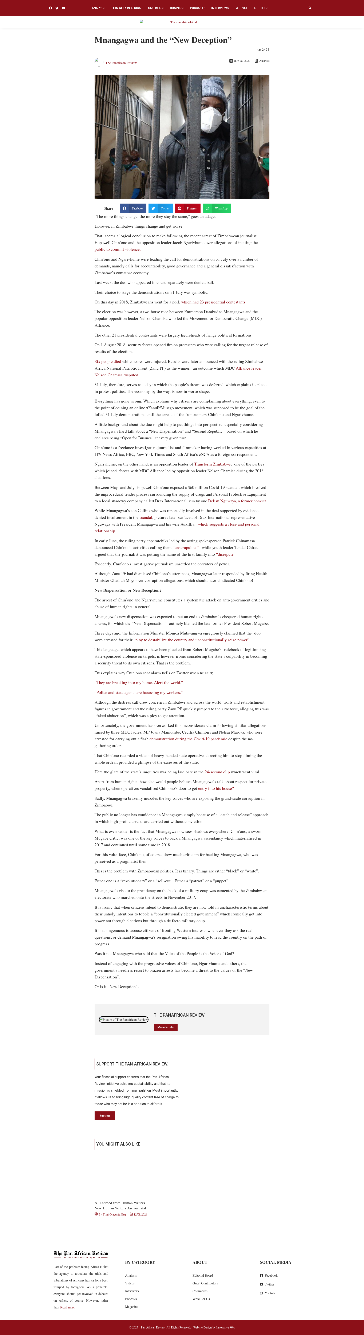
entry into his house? (216, 788)
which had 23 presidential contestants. (213, 302)
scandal (145, 517)
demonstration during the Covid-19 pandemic (188, 739)
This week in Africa (126, 8)
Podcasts (198, 8)
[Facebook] (50, 8)
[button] (310, 8)
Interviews (220, 8)
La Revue (241, 8)
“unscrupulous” (186, 547)
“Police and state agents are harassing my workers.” (139, 692)
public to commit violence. (118, 249)
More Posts (166, 1027)
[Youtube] (63, 8)
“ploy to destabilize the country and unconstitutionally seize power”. (192, 640)
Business (177, 8)
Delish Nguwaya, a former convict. (237, 501)
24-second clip (217, 772)
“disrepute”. (226, 554)
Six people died (108, 361)
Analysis (98, 8)
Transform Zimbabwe (212, 464)
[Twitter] (57, 8)
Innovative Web (225, 1327)
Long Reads (155, 8)
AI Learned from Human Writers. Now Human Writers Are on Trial (120, 1205)
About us (261, 8)
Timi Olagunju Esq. (115, 1214)
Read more (67, 1307)
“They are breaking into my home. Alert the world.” (139, 682)
